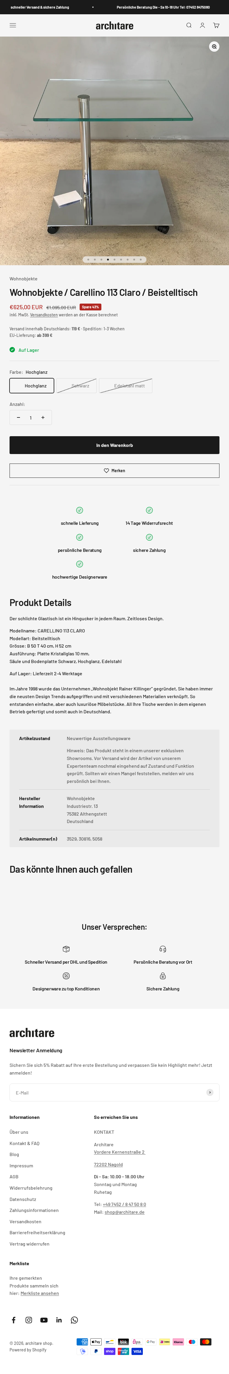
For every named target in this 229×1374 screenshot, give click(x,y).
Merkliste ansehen (40, 1293)
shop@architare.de (125, 1212)
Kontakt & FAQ (24, 1143)
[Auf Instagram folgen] (29, 1320)
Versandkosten (44, 314)
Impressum (21, 1165)
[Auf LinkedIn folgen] (59, 1320)
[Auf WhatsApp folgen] (74, 1320)
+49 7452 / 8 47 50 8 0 (124, 1204)
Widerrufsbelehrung (31, 1188)
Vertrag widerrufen (29, 1243)
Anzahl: (17, 404)
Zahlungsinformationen (34, 1210)
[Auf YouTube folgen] (44, 1320)
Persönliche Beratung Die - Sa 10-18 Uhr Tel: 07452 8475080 (156, 7)
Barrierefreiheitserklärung (37, 1232)
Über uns (19, 1132)
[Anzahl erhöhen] (43, 417)
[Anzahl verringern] (18, 417)
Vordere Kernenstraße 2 (120, 1152)
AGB (14, 1176)
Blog (14, 1154)
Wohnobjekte (24, 278)
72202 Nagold (108, 1164)
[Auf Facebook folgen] (14, 1320)
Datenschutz (23, 1199)
